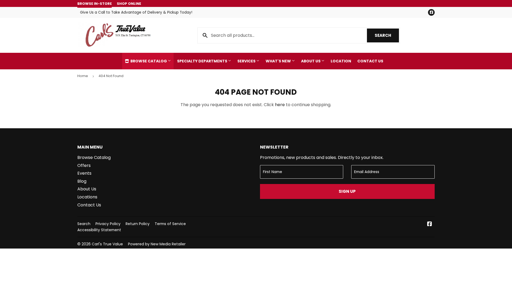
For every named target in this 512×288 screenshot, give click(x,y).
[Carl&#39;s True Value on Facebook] (429, 224)
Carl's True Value (107, 244)
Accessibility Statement (99, 230)
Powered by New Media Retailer (157, 244)
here (280, 105)
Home (82, 75)
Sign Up (347, 191)
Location (341, 61)
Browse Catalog (149, 61)
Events (84, 173)
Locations (87, 197)
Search (387, 35)
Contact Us (370, 61)
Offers (84, 165)
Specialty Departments (202, 61)
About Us (311, 61)
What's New (279, 61)
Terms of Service (170, 223)
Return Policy (138, 223)
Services (246, 61)
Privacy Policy (108, 223)
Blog (81, 181)
